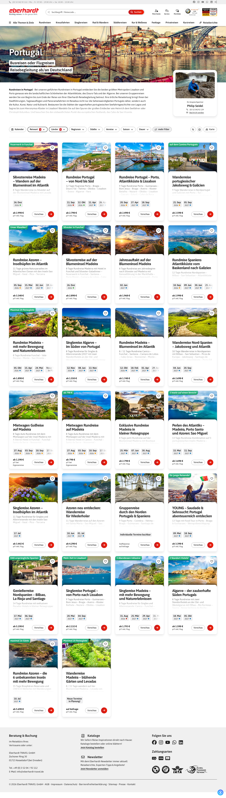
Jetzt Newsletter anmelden (94, 768)
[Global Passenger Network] (196, 770)
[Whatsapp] (207, 2)
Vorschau (38, 214)
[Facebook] (194, 2)
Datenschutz (70, 784)
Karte (211, 129)
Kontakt (131, 784)
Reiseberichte (210, 22)
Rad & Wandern (100, 22)
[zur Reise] (51, 214)
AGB (47, 784)
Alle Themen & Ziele (23, 22)
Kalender (19, 129)
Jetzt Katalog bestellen (92, 747)
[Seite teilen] (216, 2)
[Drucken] (199, 129)
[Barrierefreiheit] (220, 792)
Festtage (156, 22)
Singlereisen (81, 22)
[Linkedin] (211, 2)
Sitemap (113, 784)
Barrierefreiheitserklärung (93, 784)
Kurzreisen (188, 22)
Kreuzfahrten (63, 22)
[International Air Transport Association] (177, 770)
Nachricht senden (196, 113)
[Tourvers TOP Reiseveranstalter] (156, 770)
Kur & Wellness (139, 22)
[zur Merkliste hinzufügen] (52, 147)
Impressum (56, 784)
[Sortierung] (193, 129)
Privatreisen (172, 22)
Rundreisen (45, 22)
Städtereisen (120, 22)
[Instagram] (198, 2)
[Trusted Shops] (166, 770)
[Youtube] (203, 2)
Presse (122, 784)
